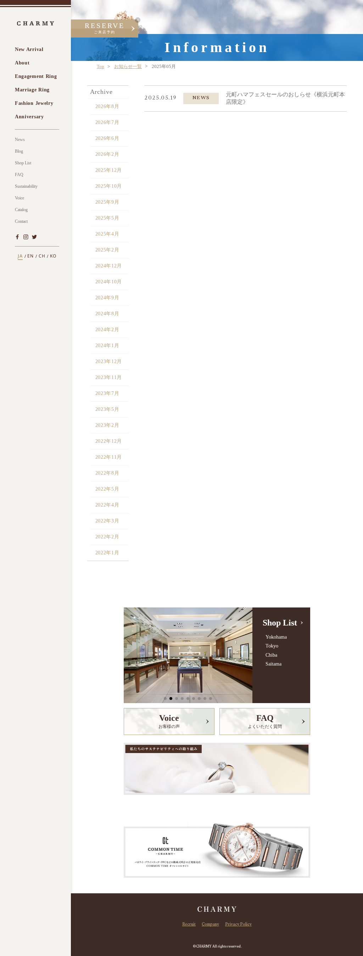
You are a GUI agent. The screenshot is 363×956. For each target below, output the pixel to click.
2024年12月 (108, 265)
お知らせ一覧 (128, 66)
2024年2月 (107, 329)
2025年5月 (107, 218)
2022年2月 (107, 536)
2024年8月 (107, 313)
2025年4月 (107, 234)
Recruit (189, 924)
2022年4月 (107, 505)
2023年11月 (108, 377)
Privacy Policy (238, 924)
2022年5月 (107, 489)
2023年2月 (107, 425)
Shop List (23, 162)
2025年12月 (108, 170)
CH (42, 256)
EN (30, 256)
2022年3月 (107, 521)
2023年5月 (107, 409)
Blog (19, 151)
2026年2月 (107, 154)
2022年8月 (107, 473)
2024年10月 (108, 281)
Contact (21, 221)
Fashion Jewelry (34, 103)
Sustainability (26, 186)
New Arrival (29, 49)
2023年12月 (108, 361)
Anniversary (29, 116)
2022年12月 (108, 441)
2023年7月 (107, 393)
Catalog (21, 209)
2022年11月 (108, 457)
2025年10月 (108, 186)
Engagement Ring (36, 76)
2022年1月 (107, 552)
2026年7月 (107, 122)
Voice (19, 198)
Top (100, 66)
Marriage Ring (32, 89)
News (20, 139)
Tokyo (272, 646)
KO (53, 256)
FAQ (19, 174)
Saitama (273, 664)
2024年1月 (107, 345)
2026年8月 (107, 106)
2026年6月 (107, 138)
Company (210, 924)
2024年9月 (107, 297)
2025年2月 (107, 250)
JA (20, 256)
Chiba (271, 655)
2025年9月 (107, 202)
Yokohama (276, 637)
